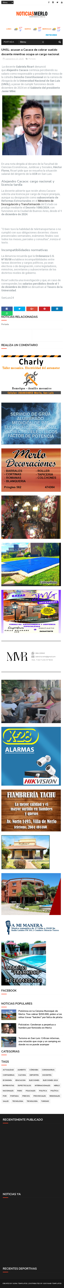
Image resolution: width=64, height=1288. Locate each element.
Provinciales (39, 1096)
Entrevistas (8, 1085)
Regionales (55, 1096)
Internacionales (42, 1085)
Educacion (20, 1080)
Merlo (57, 1085)
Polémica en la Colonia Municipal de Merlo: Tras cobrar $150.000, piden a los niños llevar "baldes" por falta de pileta (40, 1014)
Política (54, 1091)
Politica (43, 1091)
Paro (19, 1091)
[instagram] (53, 2)
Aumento (22, 1070)
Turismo (45, 1101)
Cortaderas (8, 1075)
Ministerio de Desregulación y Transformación (27, 202)
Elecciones (34, 1080)
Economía (7, 1080)
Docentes (46, 1075)
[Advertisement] (32, 1158)
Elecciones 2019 (50, 1080)
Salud (6, 1101)
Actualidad (8, 1070)
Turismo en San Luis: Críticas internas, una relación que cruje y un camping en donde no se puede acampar (39, 1041)
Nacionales (8, 1091)
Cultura (22, 1075)
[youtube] (62, 2)
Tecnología (32, 1101)
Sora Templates (20, 1283)
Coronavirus (48, 1070)
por (5, 1096)
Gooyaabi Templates (52, 1283)
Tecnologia (17, 1101)
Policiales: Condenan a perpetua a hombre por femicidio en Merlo (37, 1026)
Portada (9, 42)
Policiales (30, 1091)
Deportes (34, 1075)
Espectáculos (24, 1085)
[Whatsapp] (7, 313)
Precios (26, 1096)
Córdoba (33, 1070)
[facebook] (48, 2)
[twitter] (57, 2)
